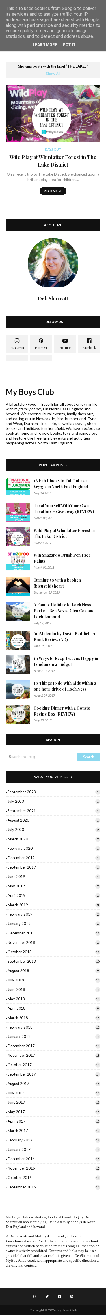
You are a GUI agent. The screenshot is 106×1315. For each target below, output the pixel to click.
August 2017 (53, 1083)
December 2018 (53, 933)
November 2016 (53, 1168)
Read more (53, 191)
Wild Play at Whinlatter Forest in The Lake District (53, 161)
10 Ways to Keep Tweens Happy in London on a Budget (66, 661)
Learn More (45, 44)
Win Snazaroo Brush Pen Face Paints (62, 558)
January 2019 (53, 923)
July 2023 (53, 801)
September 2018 (53, 961)
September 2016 (53, 1187)
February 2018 (53, 1027)
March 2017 (53, 1130)
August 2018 (53, 970)
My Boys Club (30, 392)
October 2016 (53, 1177)
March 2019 (53, 905)
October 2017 (53, 1064)
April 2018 (53, 1008)
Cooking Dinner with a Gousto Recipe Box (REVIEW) (62, 711)
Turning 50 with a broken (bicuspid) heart (57, 583)
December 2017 (53, 1046)
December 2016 (53, 1159)
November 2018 (53, 942)
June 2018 (53, 989)
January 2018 (53, 1036)
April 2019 (53, 895)
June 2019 (53, 876)
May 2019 (53, 886)
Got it (69, 44)
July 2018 (53, 980)
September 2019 (53, 867)
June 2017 (53, 1102)
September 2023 (53, 792)
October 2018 (53, 952)
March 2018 (53, 1017)
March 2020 (53, 839)
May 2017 (53, 1111)
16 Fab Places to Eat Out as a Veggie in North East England (61, 483)
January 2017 (53, 1149)
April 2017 (53, 1121)
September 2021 (53, 810)
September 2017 (53, 1074)
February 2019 (53, 914)
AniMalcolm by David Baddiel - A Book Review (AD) (64, 636)
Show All (53, 73)
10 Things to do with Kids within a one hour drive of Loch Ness (65, 686)
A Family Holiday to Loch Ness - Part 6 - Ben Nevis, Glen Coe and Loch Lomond (64, 610)
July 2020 (53, 829)
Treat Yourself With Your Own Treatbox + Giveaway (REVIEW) (64, 508)
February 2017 (53, 1140)
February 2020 (53, 848)
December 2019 (53, 857)
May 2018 (53, 999)
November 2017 (53, 1055)
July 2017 (53, 1093)
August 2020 (53, 820)
